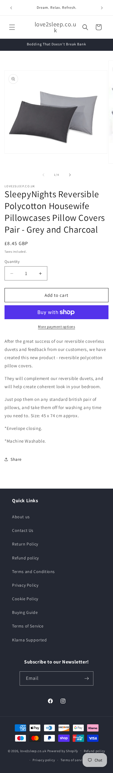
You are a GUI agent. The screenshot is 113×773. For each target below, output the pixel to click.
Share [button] (16, 459)
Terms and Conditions (33, 571)
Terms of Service (28, 626)
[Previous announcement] (11, 8)
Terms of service (73, 760)
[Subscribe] (86, 678)
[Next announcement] (101, 8)
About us (21, 516)
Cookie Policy (25, 598)
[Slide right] (70, 175)
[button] (12, 27)
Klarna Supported (29, 640)
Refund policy (25, 558)
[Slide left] (43, 175)
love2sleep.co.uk (33, 750)
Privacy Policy (25, 585)
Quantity (12, 261)
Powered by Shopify (62, 750)
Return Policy (25, 544)
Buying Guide (25, 612)
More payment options (56, 326)
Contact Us (22, 530)
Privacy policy (44, 760)
